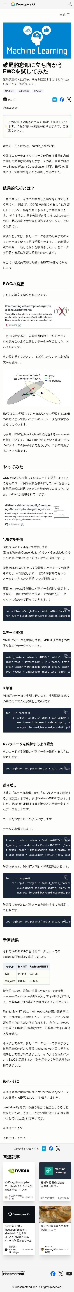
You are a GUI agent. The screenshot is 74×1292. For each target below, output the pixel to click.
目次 (62, 14)
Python (38, 90)
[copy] (66, 610)
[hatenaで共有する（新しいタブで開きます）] (54, 99)
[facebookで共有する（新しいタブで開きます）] (62, 99)
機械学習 (24, 90)
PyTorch (10, 90)
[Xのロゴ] (60, 1273)
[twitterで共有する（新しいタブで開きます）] (69, 99)
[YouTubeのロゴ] (69, 1273)
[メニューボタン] (5, 4)
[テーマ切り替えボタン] (70, 4)
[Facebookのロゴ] (53, 1273)
